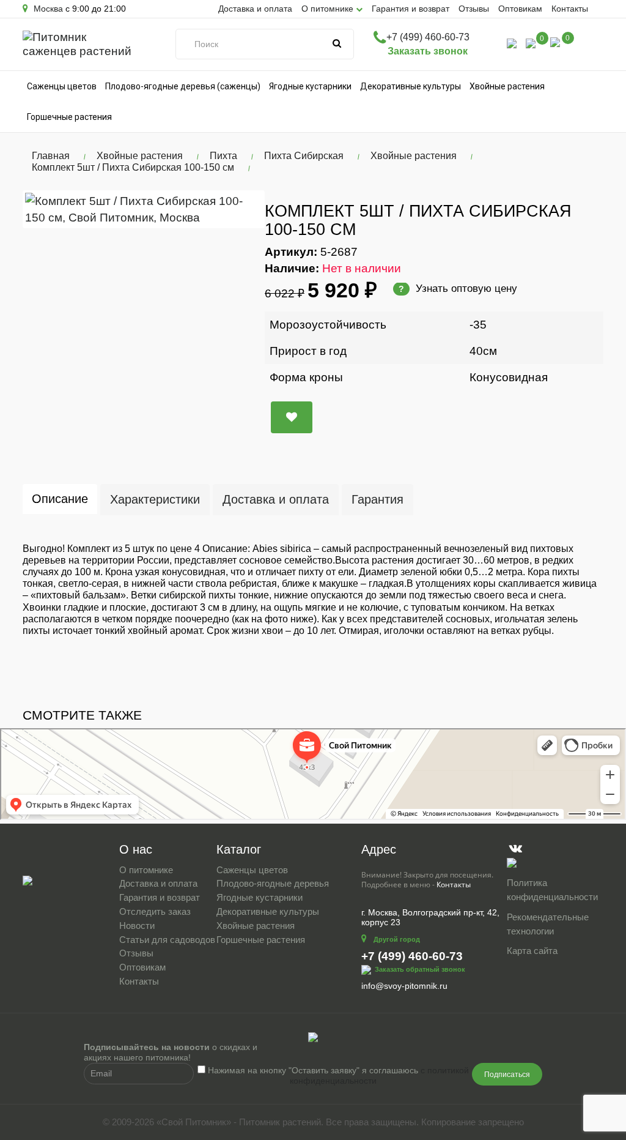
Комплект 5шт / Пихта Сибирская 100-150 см (133, 167)
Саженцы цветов (62, 86)
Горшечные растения (69, 117)
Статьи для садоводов (167, 939)
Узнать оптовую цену (458, 288)
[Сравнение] (531, 42)
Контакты (569, 8)
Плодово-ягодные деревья (272, 883)
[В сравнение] (291, 417)
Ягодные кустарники (310, 86)
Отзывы (473, 8)
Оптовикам (520, 8)
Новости (137, 925)
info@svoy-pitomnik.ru (404, 986)
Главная (51, 156)
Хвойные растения (507, 86)
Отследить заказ (155, 911)
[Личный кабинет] (512, 42)
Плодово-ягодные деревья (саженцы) (182, 86)
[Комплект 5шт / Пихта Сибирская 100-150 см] (144, 209)
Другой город (397, 939)
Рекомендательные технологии (548, 924)
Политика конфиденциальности (552, 889)
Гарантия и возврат (410, 8)
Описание (60, 498)
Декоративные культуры (410, 86)
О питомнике (146, 870)
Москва (47, 8)
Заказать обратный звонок (420, 969)
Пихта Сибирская (304, 156)
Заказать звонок (428, 51)
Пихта (223, 156)
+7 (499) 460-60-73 (428, 37)
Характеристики (155, 499)
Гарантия (377, 499)
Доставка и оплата (255, 8)
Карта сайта (532, 950)
